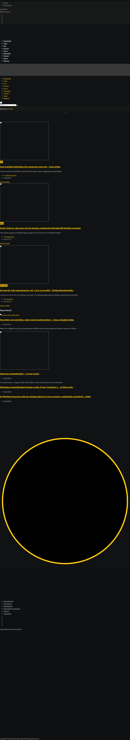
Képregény (7, 53)
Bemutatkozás (8, 601)
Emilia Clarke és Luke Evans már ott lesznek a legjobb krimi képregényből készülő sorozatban (40, 228)
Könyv (6, 51)
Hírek (5, 43)
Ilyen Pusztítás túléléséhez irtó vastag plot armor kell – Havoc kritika (30, 166)
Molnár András (11, 175)
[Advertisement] (53, 416)
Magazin (6, 61)
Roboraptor (10, 237)
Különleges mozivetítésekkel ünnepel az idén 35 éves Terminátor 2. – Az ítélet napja (36, 387)
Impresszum (8, 604)
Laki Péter (9, 299)
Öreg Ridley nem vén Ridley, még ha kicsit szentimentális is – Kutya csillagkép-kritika (37, 319)
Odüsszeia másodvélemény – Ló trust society (19, 373)
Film (5, 46)
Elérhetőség (7, 5)
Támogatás (7, 614)
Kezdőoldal (7, 41)
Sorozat (6, 48)
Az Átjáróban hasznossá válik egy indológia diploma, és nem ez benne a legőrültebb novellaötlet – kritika (45, 396)
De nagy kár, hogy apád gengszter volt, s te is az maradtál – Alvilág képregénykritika (36, 290)
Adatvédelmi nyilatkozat (12, 609)
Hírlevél (6, 611)
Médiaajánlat (8, 606)
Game (6, 58)
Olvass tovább (5, 182)
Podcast (6, 56)
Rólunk (6, 3)
